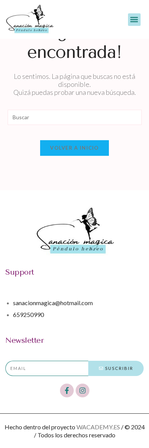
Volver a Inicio (74, 148)
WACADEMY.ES (98, 426)
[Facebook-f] (67, 390)
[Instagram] (82, 390)
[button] (134, 19)
